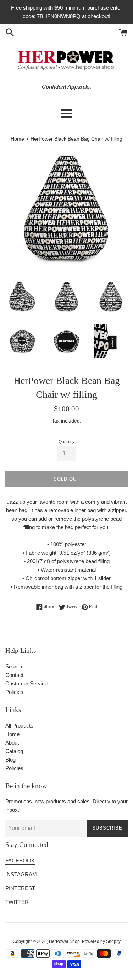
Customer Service (26, 683)
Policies (14, 692)
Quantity (66, 441)
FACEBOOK (20, 861)
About (12, 743)
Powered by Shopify (101, 941)
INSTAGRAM (21, 874)
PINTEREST (20, 888)
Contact (14, 675)
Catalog (14, 751)
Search (13, 666)
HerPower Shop (64, 941)
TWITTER (17, 902)
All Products (19, 726)
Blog (10, 760)
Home (12, 734)
